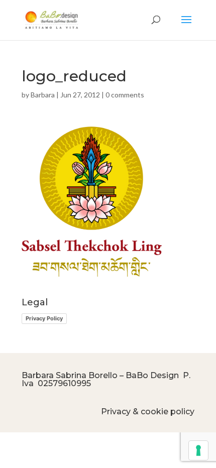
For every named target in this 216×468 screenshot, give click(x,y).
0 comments (124, 94)
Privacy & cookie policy (147, 411)
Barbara (43, 94)
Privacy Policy (44, 318)
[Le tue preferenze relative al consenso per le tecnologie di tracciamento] (198, 450)
